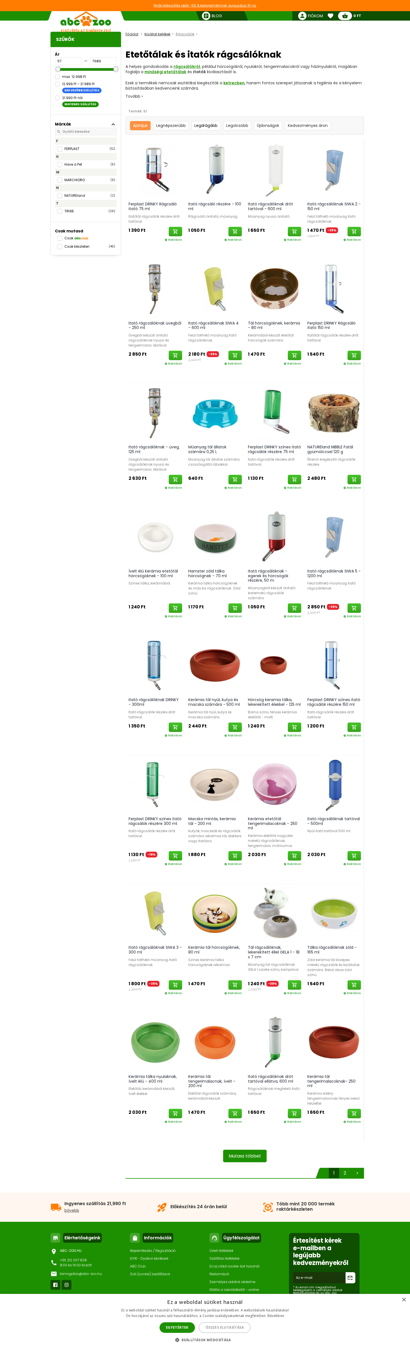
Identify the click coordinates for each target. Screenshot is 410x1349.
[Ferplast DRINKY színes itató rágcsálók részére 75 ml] (274, 413)
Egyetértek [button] (177, 1327)
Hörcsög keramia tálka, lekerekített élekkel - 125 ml (274, 702)
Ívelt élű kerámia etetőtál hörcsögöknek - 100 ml (153, 573)
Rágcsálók (185, 34)
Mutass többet (245, 1156)
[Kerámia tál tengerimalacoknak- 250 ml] (334, 1042)
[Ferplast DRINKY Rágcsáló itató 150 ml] (334, 289)
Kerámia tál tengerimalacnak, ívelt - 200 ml (211, 1081)
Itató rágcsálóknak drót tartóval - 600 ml (270, 206)
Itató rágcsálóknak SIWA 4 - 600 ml (213, 325)
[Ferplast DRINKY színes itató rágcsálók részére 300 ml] (155, 784)
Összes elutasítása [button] (225, 1327)
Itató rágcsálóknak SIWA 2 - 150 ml (334, 206)
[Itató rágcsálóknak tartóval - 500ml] (334, 784)
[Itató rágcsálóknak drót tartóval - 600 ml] (274, 170)
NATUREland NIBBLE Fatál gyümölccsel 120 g (330, 449)
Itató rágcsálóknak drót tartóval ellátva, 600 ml (270, 1079)
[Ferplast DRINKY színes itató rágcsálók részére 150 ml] (334, 665)
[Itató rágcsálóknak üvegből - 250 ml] (155, 289)
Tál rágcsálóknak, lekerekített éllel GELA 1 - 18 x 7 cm (274, 952)
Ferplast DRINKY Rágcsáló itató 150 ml (331, 325)
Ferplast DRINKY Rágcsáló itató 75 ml (153, 206)
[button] (205, 1339)
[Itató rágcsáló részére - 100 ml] (215, 170)
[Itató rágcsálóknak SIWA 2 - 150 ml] (334, 170)
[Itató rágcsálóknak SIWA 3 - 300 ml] (155, 913)
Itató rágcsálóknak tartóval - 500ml (333, 821)
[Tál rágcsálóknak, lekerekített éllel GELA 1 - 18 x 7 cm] (274, 913)
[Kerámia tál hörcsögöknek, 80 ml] (215, 913)
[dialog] (205, 1321)
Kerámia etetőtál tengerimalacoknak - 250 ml (272, 823)
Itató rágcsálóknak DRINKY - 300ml (154, 702)
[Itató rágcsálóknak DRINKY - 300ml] (155, 665)
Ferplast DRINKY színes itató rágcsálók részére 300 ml (155, 821)
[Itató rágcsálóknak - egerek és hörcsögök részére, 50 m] (274, 537)
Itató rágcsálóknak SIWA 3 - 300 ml (155, 950)
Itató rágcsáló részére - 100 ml (214, 206)
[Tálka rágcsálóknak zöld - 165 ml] (334, 913)
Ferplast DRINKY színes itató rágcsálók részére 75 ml (274, 449)
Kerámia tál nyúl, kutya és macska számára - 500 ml (214, 702)
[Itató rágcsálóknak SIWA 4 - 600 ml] (215, 289)
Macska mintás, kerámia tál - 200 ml (212, 821)
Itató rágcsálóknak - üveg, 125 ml (154, 449)
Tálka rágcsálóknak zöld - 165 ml (332, 950)
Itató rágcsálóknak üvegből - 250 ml (155, 325)
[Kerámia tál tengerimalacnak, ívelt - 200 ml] (215, 1042)
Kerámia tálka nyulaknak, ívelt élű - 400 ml (153, 1079)
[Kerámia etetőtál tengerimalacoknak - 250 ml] (274, 784)
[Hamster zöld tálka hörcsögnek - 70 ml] (215, 537)
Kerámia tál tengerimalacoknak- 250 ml (331, 1081)
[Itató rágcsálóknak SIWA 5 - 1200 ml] (334, 537)
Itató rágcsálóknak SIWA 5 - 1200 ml (334, 573)
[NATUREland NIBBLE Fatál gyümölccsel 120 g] (334, 413)
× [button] (404, 1300)
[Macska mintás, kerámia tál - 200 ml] (215, 784)
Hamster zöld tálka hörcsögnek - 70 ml (207, 573)
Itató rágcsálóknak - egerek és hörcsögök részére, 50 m (268, 575)
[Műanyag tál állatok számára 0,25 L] (215, 413)
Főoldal (132, 34)
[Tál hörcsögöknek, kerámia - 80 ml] (274, 289)
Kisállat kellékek (157, 34)
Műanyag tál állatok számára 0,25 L (207, 449)
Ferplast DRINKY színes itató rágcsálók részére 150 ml (333, 702)
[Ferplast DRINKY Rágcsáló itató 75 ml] (155, 170)
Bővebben (275, 1315)
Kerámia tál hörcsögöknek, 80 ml (214, 950)
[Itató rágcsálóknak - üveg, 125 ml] (155, 413)
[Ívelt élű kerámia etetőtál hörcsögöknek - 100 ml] (155, 537)
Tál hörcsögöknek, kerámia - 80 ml (274, 325)
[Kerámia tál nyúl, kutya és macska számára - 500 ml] (215, 665)
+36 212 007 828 (73, 1260)
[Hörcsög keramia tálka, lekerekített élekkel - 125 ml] (274, 665)
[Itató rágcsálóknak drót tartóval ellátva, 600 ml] (274, 1042)
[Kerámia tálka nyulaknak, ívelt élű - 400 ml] (155, 1042)
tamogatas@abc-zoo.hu (81, 1273)
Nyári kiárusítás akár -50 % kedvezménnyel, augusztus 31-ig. (205, 5)
